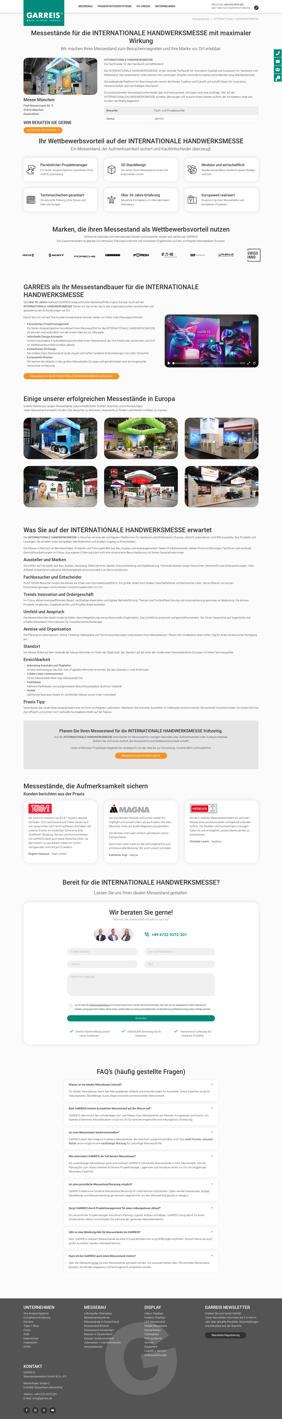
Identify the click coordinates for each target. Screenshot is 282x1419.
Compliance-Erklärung (37, 1317)
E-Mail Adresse (80, 951)
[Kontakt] (254, 8)
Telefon (75, 964)
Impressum (31, 1342)
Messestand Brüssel (96, 1325)
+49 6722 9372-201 (234, 4)
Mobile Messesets (155, 1325)
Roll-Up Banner (153, 1338)
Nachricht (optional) (83, 976)
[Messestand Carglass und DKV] (221, 489)
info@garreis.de (42, 1398)
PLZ (150, 964)
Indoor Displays (153, 1313)
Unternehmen (165, 6)
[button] (138, 1084)
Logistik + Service (155, 1350)
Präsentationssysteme (115, 6)
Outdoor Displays (154, 1317)
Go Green (143, 6)
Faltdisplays (151, 1334)
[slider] (205, 363)
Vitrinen (149, 1342)
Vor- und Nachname (160, 951)
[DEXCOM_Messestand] (141, 441)
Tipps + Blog (31, 1325)
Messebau (85, 6)
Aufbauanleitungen (155, 1355)
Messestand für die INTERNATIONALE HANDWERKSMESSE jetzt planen (71, 376)
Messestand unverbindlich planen (141, 755)
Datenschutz (31, 1338)
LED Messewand (154, 1321)
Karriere (28, 1321)
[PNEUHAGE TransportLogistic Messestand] (60, 441)
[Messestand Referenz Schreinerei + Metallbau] (221, 441)
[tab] (141, 1084)
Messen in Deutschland (98, 1334)
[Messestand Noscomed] (60, 489)
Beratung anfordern (41, 130)
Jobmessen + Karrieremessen (102, 1342)
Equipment (150, 1346)
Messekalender (93, 1346)
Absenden (141, 1018)
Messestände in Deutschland (101, 1321)
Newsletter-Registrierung (226, 1335)
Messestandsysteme (97, 1317)
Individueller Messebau (98, 1313)
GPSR (27, 1346)
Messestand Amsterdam (99, 1330)
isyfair (95, 1262)
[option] (72, 256)
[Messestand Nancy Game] (141, 489)
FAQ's (27, 1330)
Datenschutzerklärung (99, 1005)
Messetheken (152, 1330)
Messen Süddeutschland (99, 1338)
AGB (26, 1334)
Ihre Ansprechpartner (36, 1313)
